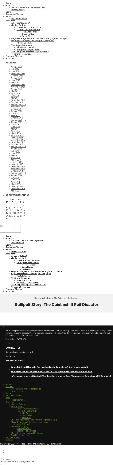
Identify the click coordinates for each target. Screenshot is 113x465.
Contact (9, 12)
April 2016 (15, 131)
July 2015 (15, 151)
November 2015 (18, 142)
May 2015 (15, 155)
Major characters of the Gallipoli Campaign (32, 41)
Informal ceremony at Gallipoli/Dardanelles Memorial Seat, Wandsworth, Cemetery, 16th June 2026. (61, 376)
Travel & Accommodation (29, 27)
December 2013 (18, 188)
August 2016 (16, 122)
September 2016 (18, 120)
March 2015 (16, 160)
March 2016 (16, 133)
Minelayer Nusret (25, 47)
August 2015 (16, 149)
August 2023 (16, 89)
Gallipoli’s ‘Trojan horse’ (28, 49)
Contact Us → (11, 356)
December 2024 (18, 85)
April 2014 (15, 182)
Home (8, 3)
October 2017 (17, 109)
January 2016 (17, 138)
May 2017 (15, 115)
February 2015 (17, 162)
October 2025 (17, 76)
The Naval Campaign (21, 45)
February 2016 (17, 135)
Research (10, 21)
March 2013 (16, 191)
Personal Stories (19, 18)
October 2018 (17, 102)
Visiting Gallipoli (19, 25)
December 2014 (18, 166)
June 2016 (15, 127)
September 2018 (18, 104)
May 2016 (15, 129)
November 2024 (18, 87)
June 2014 (15, 180)
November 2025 (18, 73)
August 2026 (16, 67)
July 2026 (15, 69)
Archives (10, 58)
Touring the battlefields (28, 29)
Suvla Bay (27, 36)
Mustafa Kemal (24, 43)
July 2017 (15, 113)
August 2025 (16, 78)
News (8, 16)
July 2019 (15, 96)
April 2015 (15, 158)
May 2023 (15, 91)
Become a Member (15, 14)
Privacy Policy (18, 10)
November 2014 (18, 169)
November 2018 (18, 100)
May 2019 (15, 98)
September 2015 (18, 146)
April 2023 (15, 93)
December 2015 (18, 140)
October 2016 (17, 118)
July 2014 (15, 177)
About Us (10, 5)
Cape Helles (28, 34)
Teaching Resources (21, 54)
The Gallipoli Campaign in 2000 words (30, 52)
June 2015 (15, 153)
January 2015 (17, 164)
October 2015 (17, 144)
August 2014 (16, 175)
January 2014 (17, 186)
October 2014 (17, 171)
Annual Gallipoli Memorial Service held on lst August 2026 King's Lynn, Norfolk (49, 367)
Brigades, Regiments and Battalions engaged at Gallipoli (39, 38)
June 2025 (15, 80)
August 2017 (16, 111)
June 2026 (15, 71)
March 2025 (16, 82)
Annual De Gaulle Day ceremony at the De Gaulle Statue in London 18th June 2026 (51, 372)
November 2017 (18, 107)
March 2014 (16, 184)
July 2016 (15, 124)
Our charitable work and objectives (28, 7)
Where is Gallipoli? (20, 23)
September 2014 (18, 173)
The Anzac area (29, 32)
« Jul (8, 221)
